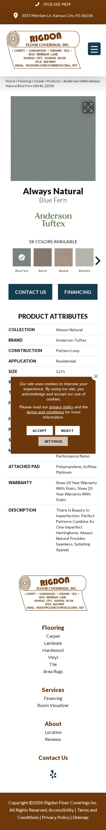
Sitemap (80, 817)
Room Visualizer (53, 705)
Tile (53, 664)
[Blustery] (84, 257)
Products (53, 81)
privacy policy (61, 406)
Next (97, 258)
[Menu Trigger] (94, 48)
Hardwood (53, 650)
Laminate (53, 643)
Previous (8, 258)
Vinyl (53, 657)
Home (10, 81)
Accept (40, 430)
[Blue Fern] (21, 257)
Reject (67, 430)
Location (53, 732)
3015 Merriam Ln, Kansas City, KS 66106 (57, 15)
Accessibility (61, 809)
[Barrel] (42, 257)
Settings (53, 441)
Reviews (53, 739)
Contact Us (30, 292)
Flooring (24, 81)
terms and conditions (45, 411)
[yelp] (53, 774)
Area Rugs (53, 671)
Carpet (39, 81)
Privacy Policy (56, 817)
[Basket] (63, 257)
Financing (77, 292)
